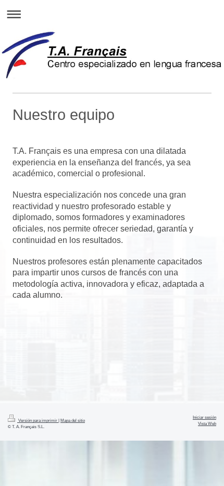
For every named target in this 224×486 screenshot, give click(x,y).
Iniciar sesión (204, 417)
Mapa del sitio (72, 420)
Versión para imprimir (37, 420)
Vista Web (207, 423)
